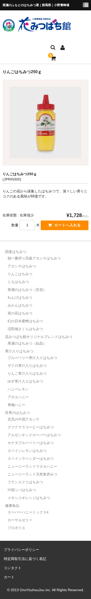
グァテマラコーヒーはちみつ (31, 427)
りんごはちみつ (20, 274)
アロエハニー (18, 397)
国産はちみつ (15, 252)
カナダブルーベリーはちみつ (31, 443)
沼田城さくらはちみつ (25, 329)
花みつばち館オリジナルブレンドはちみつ (38, 337)
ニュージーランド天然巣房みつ (32, 474)
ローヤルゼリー (20, 520)
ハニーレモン (18, 389)
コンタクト (12, 568)
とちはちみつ (18, 282)
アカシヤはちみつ (22, 266)
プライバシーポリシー (21, 550)
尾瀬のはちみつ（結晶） (27, 343)
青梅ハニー (16, 405)
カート (9, 577)
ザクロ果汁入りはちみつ (27, 366)
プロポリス (16, 528)
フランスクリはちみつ (25, 482)
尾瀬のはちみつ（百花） (27, 290)
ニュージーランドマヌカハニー (32, 466)
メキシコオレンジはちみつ (29, 498)
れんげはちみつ (20, 297)
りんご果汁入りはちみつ (27, 373)
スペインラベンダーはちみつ (31, 458)
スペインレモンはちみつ (27, 451)
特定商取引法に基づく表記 (25, 559)
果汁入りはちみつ (19, 351)
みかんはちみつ (20, 305)
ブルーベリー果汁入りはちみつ (32, 358)
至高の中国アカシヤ (23, 419)
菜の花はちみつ (20, 313)
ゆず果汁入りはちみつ (25, 381)
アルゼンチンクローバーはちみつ (34, 435)
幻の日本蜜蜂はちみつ (25, 321)
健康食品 (12, 506)
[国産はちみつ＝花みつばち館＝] (37, 28)
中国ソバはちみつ (22, 490)
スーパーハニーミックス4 (28, 512)
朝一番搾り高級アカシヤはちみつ (34, 258)
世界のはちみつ (17, 413)
